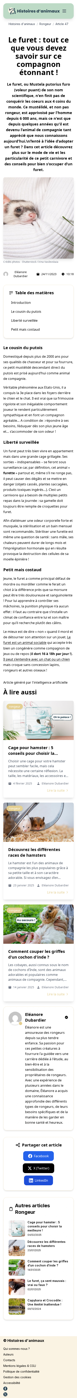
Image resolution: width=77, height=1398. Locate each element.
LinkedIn (41, 1180)
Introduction (21, 302)
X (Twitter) (41, 1168)
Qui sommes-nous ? (16, 1348)
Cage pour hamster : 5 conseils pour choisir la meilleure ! (31, 753)
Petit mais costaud (25, 329)
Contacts (9, 1360)
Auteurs (8, 1354)
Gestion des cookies (17, 1377)
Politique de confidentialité (21, 1371)
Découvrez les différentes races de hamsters (34, 852)
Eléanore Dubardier (21, 274)
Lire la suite (56, 790)
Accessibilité (11, 1383)
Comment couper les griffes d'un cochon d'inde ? (36, 954)
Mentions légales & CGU (19, 1365)
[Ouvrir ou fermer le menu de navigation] (64, 11)
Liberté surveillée (24, 320)
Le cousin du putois (26, 311)
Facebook (41, 1156)
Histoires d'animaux (22, 24)
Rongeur (45, 24)
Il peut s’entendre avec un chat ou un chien (36, 659)
